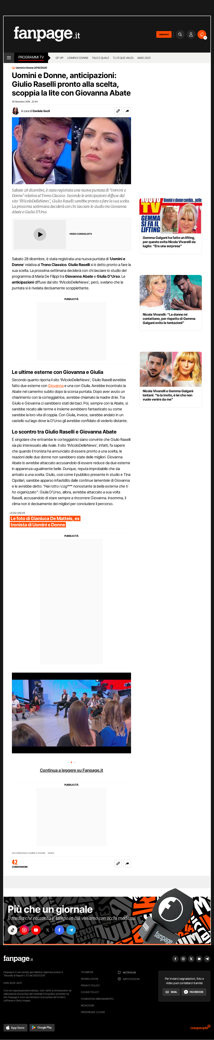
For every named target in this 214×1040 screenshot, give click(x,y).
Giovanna (56, 385)
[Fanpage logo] (42, 34)
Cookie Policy (90, 992)
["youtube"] (36, 930)
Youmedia (87, 972)
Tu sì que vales (123, 57)
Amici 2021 (144, 57)
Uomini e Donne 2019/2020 (31, 67)
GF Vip (60, 57)
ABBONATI (164, 34)
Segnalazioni (89, 978)
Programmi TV (31, 57)
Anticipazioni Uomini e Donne (28, 853)
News (51, 853)
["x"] (47, 930)
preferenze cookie (93, 1012)
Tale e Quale (100, 57)
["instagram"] (24, 930)
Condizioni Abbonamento (97, 998)
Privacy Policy (90, 985)
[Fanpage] (18, 959)
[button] (127, 111)
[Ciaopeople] (200, 1028)
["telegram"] (71, 930)
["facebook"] (59, 930)
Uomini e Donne (77, 57)
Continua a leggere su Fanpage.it (71, 770)
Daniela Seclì (41, 111)
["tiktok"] (12, 930)
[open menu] (9, 58)
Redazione (87, 1005)
